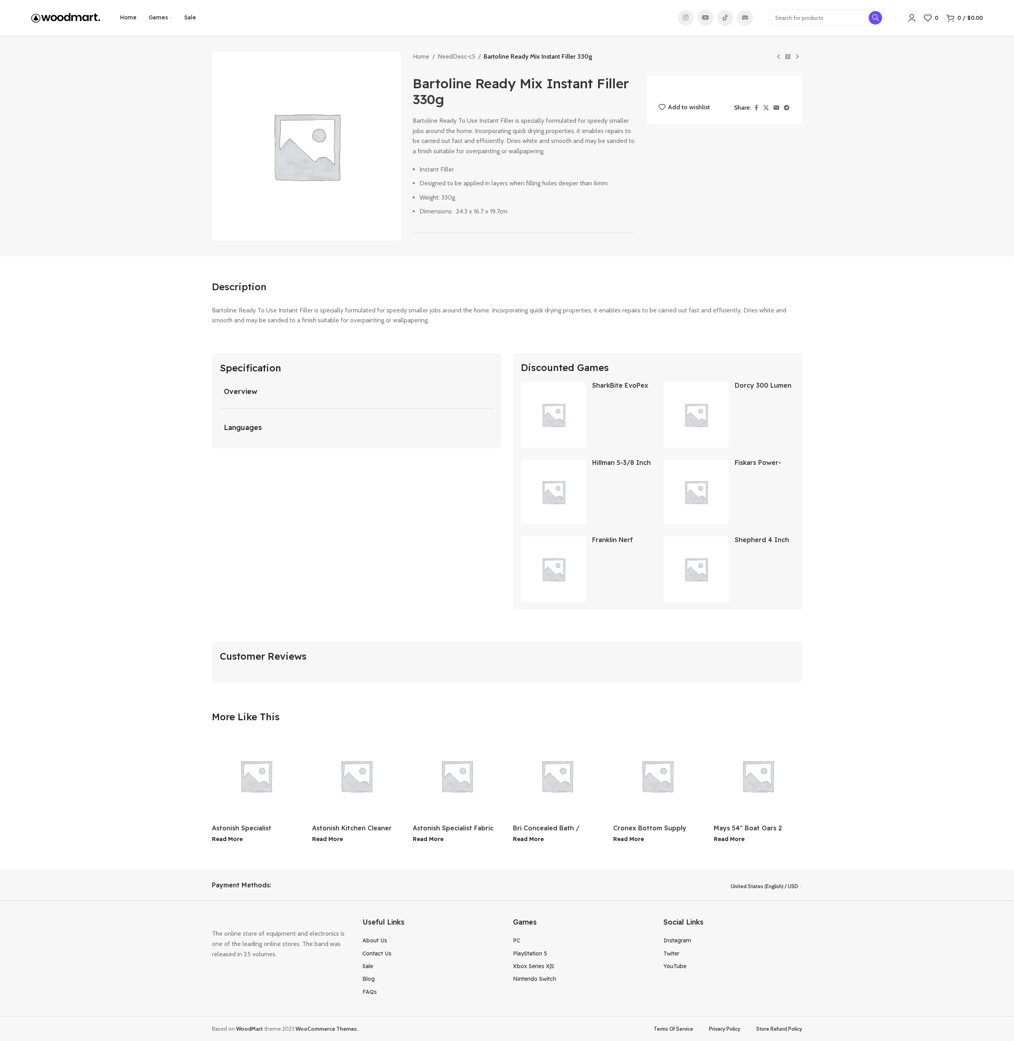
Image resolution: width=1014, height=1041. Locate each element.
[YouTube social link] (705, 18)
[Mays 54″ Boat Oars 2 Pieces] (758, 776)
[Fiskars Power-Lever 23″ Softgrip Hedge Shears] (696, 492)
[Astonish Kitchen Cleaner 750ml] (356, 776)
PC (516, 940)
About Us (374, 940)
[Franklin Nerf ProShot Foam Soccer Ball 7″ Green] (553, 569)
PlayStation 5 (530, 953)
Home (421, 56)
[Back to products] (788, 57)
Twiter (671, 953)
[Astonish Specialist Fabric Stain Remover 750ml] (457, 776)
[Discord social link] (745, 18)
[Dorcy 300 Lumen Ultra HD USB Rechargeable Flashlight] (696, 414)
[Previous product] (778, 57)
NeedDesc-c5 (456, 56)
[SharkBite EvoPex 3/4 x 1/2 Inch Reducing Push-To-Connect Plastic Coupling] (553, 414)
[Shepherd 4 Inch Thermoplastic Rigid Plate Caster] (696, 569)
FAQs (369, 991)
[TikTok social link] (725, 18)
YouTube (674, 966)
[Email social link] (776, 108)
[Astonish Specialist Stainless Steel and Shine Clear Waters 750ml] (256, 776)
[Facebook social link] (756, 108)
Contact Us (376, 953)
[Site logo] (65, 17)
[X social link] (766, 108)
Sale (367, 966)
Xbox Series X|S (533, 966)
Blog (368, 978)
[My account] (912, 18)
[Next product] (797, 57)
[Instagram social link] (686, 18)
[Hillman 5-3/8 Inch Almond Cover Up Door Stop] (553, 492)
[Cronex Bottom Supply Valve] (657, 776)
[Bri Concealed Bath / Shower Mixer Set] (557, 776)
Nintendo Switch (534, 978)
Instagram (677, 940)
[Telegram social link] (786, 108)
